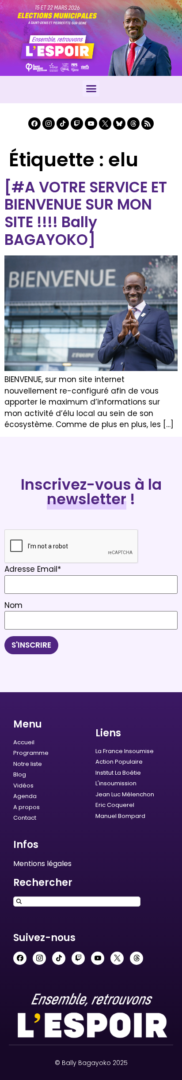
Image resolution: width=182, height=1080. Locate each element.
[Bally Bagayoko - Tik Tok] (63, 123)
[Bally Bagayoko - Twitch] (77, 123)
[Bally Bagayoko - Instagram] (48, 123)
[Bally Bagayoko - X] (105, 123)
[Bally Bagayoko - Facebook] (34, 123)
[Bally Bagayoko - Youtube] (91, 123)
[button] (91, 88)
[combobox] (76, 901)
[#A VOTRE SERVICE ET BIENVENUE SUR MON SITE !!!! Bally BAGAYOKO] (85, 213)
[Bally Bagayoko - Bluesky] (119, 123)
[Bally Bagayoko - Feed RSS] (147, 123)
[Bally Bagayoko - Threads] (133, 123)
